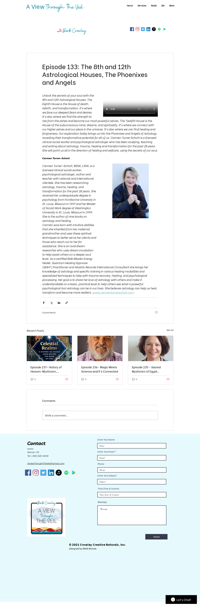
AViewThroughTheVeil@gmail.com (45, 463)
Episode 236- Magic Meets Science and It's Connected (99, 369)
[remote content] (130, 105)
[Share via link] (66, 302)
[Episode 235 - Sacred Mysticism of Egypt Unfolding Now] (150, 348)
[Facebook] (132, 29)
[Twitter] (143, 29)
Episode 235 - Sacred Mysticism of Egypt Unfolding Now (146, 369)
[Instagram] (137, 29)
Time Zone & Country (108, 488)
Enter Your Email (105, 452)
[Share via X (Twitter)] (51, 302)
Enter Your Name (106, 439)
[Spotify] (159, 29)
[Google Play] (165, 29)
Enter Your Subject (106, 475)
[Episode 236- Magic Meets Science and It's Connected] (100, 348)
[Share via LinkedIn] (59, 302)
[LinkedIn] (148, 29)
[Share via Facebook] (43, 302)
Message (102, 502)
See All (169, 330)
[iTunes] (154, 29)
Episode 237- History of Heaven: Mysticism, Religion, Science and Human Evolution (46, 369)
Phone (101, 464)
